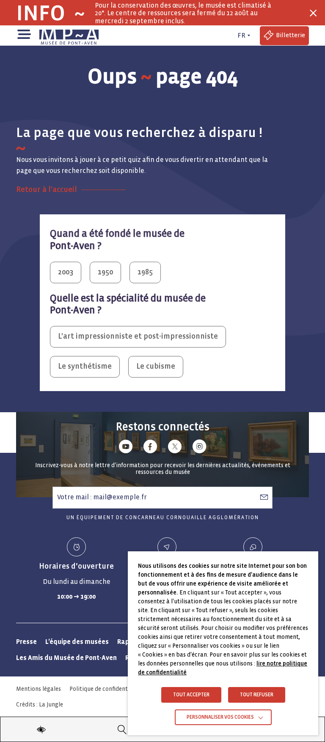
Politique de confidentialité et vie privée (122, 689)
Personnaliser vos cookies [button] (220, 717)
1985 (145, 272)
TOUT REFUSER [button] (256, 695)
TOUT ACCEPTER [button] (191, 695)
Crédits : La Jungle (39, 704)
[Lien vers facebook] (150, 448)
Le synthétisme (85, 366)
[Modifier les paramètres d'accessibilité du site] (41, 729)
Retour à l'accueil (46, 190)
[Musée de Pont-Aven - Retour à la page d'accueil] (69, 35)
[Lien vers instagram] (199, 448)
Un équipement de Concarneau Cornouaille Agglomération (162, 517)
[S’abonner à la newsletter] (264, 497)
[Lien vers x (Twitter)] (175, 448)
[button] (23, 33)
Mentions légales (38, 689)
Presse (26, 641)
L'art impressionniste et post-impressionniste (138, 336)
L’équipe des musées (77, 641)
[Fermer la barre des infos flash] (313, 13)
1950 (105, 272)
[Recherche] (122, 729)
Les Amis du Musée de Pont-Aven (66, 657)
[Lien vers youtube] (125, 448)
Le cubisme (155, 366)
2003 (65, 272)
